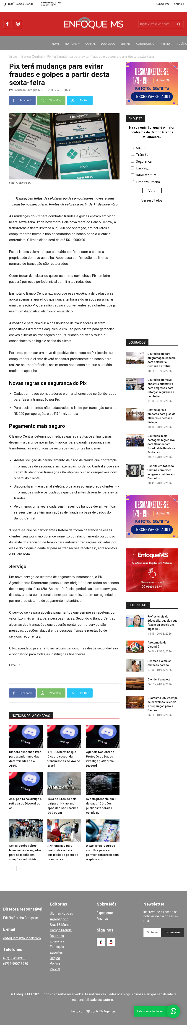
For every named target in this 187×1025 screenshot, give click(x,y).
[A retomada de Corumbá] (135, 647)
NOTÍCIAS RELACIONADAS (31, 716)
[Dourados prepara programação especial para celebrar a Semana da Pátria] (135, 358)
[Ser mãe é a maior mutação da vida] (135, 665)
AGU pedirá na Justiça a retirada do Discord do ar (25, 803)
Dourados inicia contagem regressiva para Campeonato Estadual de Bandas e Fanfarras (161, 444)
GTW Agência (106, 1011)
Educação (57, 947)
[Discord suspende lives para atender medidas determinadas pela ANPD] (26, 736)
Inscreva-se (172, 932)
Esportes (56, 952)
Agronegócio (59, 919)
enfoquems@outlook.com (22, 938)
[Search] (179, 24)
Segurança (144, 161)
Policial (55, 969)
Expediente (105, 913)
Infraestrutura (146, 175)
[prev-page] (12, 868)
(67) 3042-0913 (14, 958)
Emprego (143, 168)
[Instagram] (18, 24)
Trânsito (142, 154)
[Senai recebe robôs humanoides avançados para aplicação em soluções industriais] (26, 830)
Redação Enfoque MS (28, 90)
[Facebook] (7, 24)
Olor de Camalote (159, 679)
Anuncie (103, 918)
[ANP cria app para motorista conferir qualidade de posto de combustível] (64, 830)
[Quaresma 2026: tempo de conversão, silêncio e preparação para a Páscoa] (135, 702)
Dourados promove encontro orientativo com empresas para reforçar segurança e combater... (161, 388)
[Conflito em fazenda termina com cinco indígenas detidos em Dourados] (135, 470)
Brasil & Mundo (60, 924)
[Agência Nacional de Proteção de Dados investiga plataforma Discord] (102, 736)
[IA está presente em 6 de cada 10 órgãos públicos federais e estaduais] (102, 783)
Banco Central (32, 56)
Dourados (57, 936)
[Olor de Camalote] (135, 683)
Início (13, 56)
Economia (57, 941)
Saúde (140, 147)
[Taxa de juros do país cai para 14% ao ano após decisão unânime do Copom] (64, 783)
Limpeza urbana (148, 182)
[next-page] (19, 868)
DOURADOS (137, 342)
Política (55, 963)
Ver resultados (151, 200)
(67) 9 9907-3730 (15, 963)
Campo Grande (61, 930)
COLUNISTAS (138, 605)
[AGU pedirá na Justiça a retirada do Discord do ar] (26, 783)
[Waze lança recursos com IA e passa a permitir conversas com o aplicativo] (102, 830)
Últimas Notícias (61, 913)
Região (55, 958)
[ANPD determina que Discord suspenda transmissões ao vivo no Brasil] (64, 736)
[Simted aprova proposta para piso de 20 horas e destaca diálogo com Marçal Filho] (135, 414)
